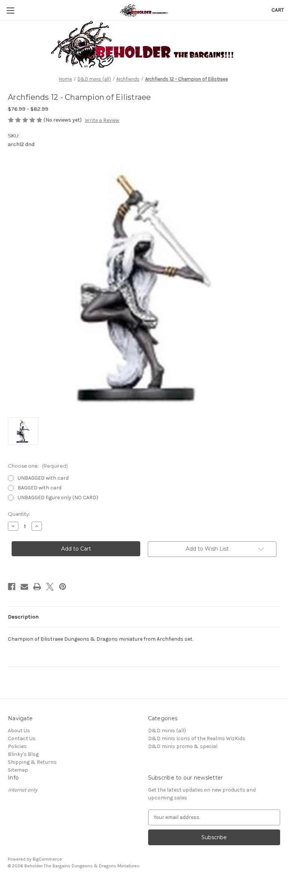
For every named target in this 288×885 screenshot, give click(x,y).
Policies (17, 746)
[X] (50, 586)
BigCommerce (47, 859)
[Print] (37, 586)
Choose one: (38, 466)
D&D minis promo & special (183, 746)
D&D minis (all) (167, 730)
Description (23, 616)
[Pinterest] (62, 586)
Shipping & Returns (32, 762)
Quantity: (19, 514)
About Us (19, 730)
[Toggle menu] (10, 10)
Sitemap (18, 770)
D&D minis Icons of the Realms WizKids (196, 738)
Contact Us (22, 738)
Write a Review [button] (102, 120)
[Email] (24, 586)
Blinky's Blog (23, 754)
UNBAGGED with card (43, 478)
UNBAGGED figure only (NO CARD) (58, 497)
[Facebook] (11, 586)
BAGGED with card (40, 488)
